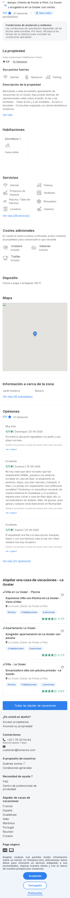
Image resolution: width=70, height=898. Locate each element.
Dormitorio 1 (13, 139)
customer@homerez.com (19, 750)
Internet (14, 77)
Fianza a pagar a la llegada (18, 283)
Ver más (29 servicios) (16, 215)
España (7, 810)
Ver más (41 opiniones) (17, 561)
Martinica (9, 823)
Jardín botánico (11, 390)
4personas (15, 57)
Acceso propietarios (16, 722)
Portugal (8, 827)
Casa (5, 57)
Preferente (35, 893)
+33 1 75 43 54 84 (19, 739)
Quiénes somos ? (14, 763)
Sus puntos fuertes (16, 69)
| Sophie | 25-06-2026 (26, 529)
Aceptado (35, 876)
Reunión (8, 831)
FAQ (5, 781)
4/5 (8, 431)
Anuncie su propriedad (17, 726)
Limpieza (49, 209)
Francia (7, 806)
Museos (39, 390)
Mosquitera (50, 201)
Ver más (8, 114)
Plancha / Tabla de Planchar (19, 201)
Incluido (15, 249)
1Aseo (38, 57)
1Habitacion (28, 57)
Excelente (11, 461)
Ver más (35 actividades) (17, 396)
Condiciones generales (17, 768)
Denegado (35, 885)
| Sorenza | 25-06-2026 (26, 466)
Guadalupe (10, 814)
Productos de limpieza (17, 193)
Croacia (8, 836)
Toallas (15, 256)
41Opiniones (20, 13)
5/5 (5, 13)
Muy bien (11, 426)
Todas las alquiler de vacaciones (35, 705)
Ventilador (49, 192)
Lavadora (15, 209)
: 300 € (37, 283)
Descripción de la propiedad (22, 84)
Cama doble (12, 152)
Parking (57, 77)
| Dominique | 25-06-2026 (28, 431)
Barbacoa (36, 77)
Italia (6, 819)
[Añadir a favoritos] (62, 595)
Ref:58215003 (10, 16)
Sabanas (44, 246)
